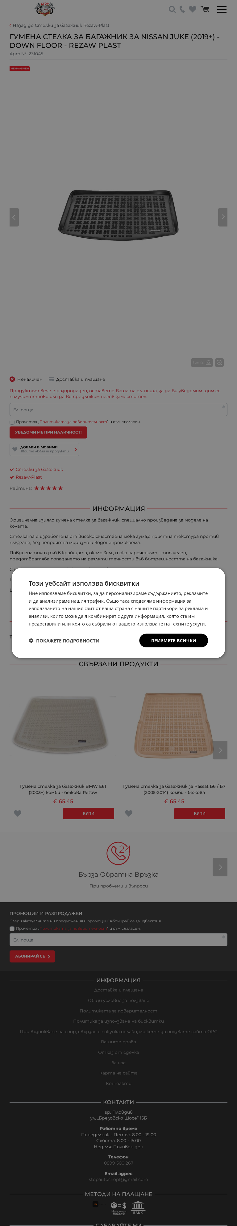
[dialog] (118, 613)
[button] (64, 640)
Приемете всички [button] (174, 640)
